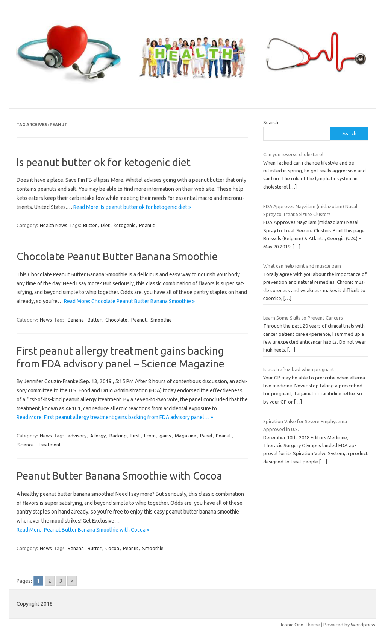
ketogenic (124, 225)
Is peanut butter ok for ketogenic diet (104, 162)
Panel (206, 435)
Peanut (147, 225)
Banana (76, 319)
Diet (105, 225)
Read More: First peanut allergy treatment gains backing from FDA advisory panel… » (115, 417)
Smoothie (161, 319)
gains (165, 435)
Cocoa (112, 548)
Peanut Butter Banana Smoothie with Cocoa (119, 476)
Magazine (185, 435)
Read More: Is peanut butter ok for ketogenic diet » (132, 207)
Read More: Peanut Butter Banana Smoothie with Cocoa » (83, 530)
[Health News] (192, 87)
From (150, 435)
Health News (53, 225)
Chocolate (116, 319)
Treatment (49, 444)
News (46, 319)
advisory (77, 435)
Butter (90, 225)
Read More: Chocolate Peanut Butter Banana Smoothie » (129, 301)
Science (25, 444)
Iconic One (292, 624)
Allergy (98, 435)
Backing (118, 435)
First (135, 435)
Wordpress (363, 624)
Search (270, 122)
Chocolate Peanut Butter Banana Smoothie (117, 256)
